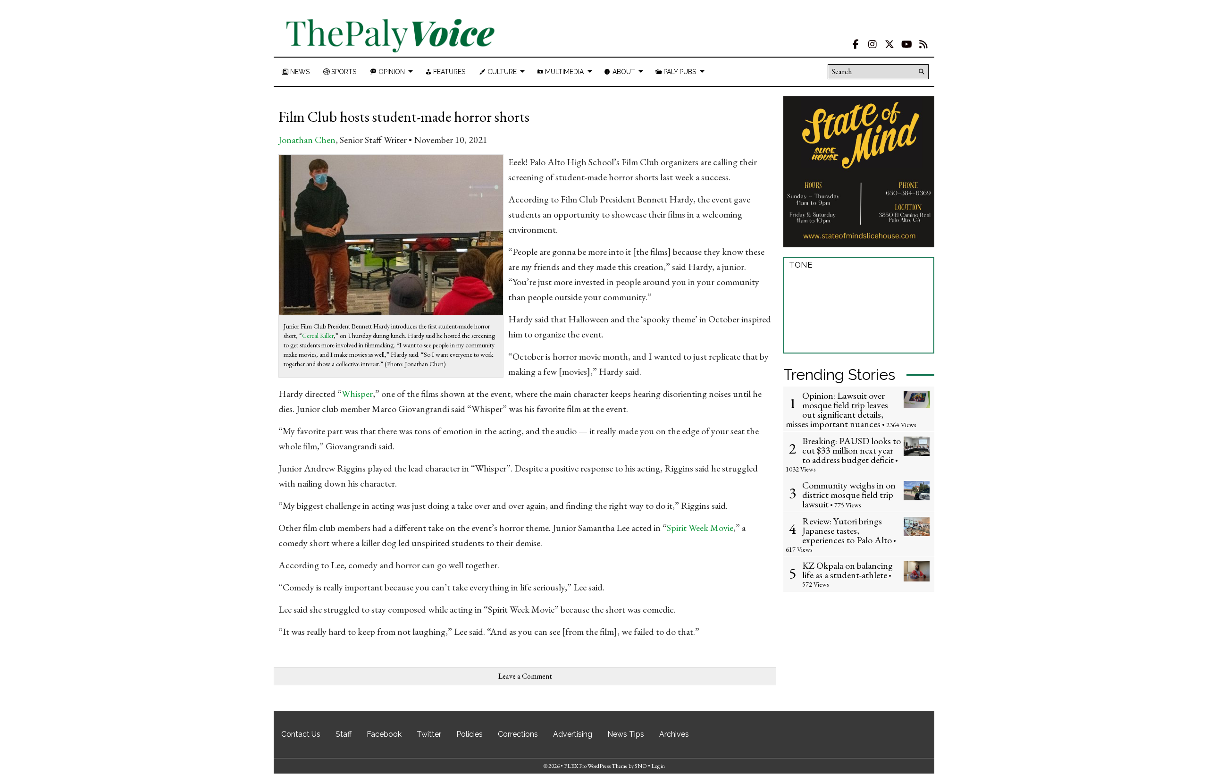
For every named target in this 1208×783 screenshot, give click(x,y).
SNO (641, 766)
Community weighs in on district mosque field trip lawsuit (849, 494)
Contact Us (300, 734)
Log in (658, 766)
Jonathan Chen (307, 140)
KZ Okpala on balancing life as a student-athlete (847, 570)
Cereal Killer (318, 335)
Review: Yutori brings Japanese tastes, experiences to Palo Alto (847, 530)
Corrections (518, 734)
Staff (344, 734)
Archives (674, 734)
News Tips (625, 734)
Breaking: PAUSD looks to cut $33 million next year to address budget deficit (851, 450)
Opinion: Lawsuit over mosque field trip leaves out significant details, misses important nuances (837, 409)
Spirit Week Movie (700, 528)
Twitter (429, 734)
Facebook (384, 734)
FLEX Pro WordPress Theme (596, 766)
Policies (469, 734)
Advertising (572, 734)
